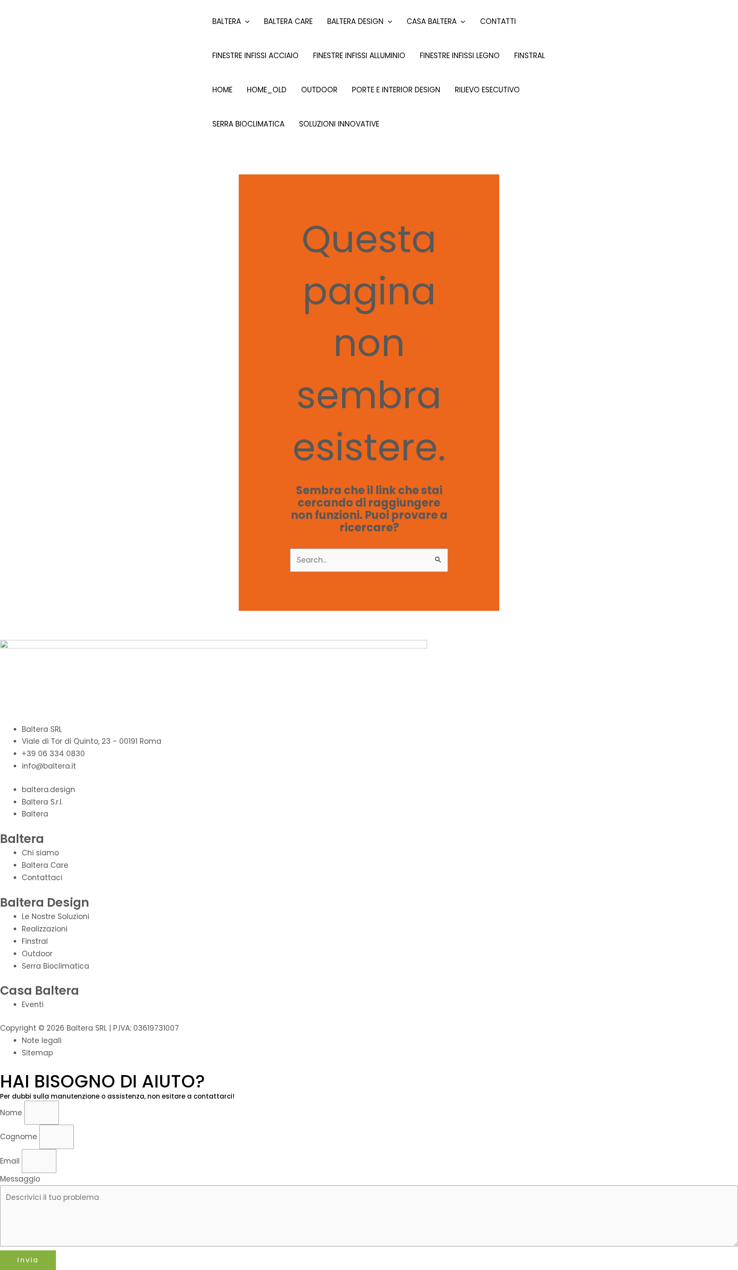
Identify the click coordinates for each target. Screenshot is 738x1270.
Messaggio (20, 1179)
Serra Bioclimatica (248, 124)
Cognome (19, 1137)
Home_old (267, 90)
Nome (12, 1113)
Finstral (529, 55)
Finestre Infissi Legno (460, 55)
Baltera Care (288, 21)
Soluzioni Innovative (339, 124)
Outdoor (319, 90)
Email (11, 1161)
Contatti (498, 21)
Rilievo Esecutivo (487, 90)
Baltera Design (355, 21)
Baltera (226, 21)
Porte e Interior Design (396, 90)
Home (222, 90)
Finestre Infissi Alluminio (359, 55)
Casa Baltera (432, 21)
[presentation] (245, 21)
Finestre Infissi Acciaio (255, 55)
